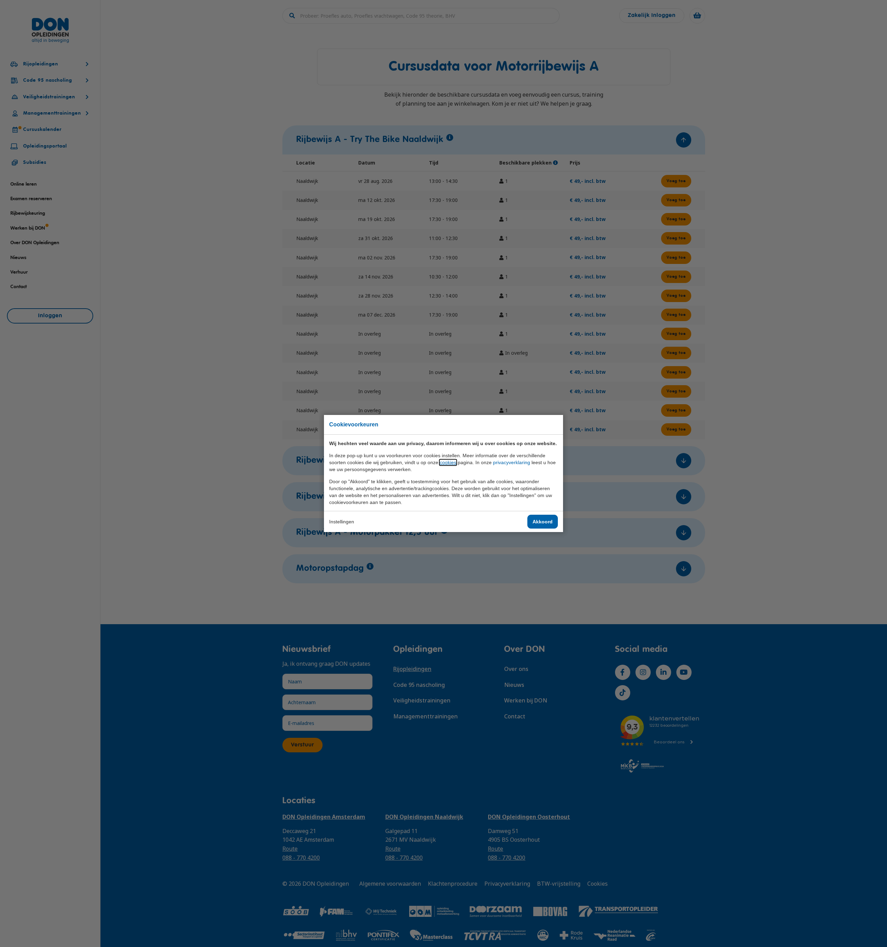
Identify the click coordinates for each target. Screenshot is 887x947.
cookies (448, 462)
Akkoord (543, 521)
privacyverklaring (511, 462)
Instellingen (341, 521)
